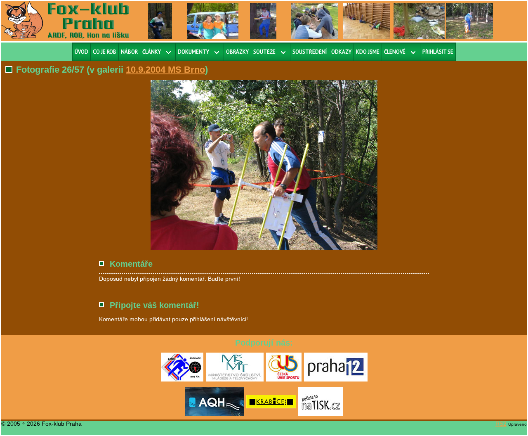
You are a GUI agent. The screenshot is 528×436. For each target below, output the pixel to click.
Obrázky (237, 51)
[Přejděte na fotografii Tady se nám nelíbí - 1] (423, 20)
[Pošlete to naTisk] (321, 414)
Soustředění (309, 51)
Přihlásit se (437, 51)
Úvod (81, 51)
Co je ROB (104, 51)
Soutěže (264, 51)
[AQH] (214, 414)
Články (151, 51)
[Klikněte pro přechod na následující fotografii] (171, 165)
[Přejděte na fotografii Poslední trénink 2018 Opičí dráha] (366, 20)
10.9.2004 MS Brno (165, 69)
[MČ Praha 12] (336, 380)
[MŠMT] (234, 380)
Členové (394, 51)
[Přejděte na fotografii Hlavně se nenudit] (315, 20)
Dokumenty (193, 51)
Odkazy (341, 51)
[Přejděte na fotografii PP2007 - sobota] (263, 20)
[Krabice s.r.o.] (271, 414)
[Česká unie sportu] (284, 380)
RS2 (501, 423)
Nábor (129, 51)
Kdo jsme (368, 51)
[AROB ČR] (182, 380)
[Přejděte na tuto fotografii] (160, 20)
